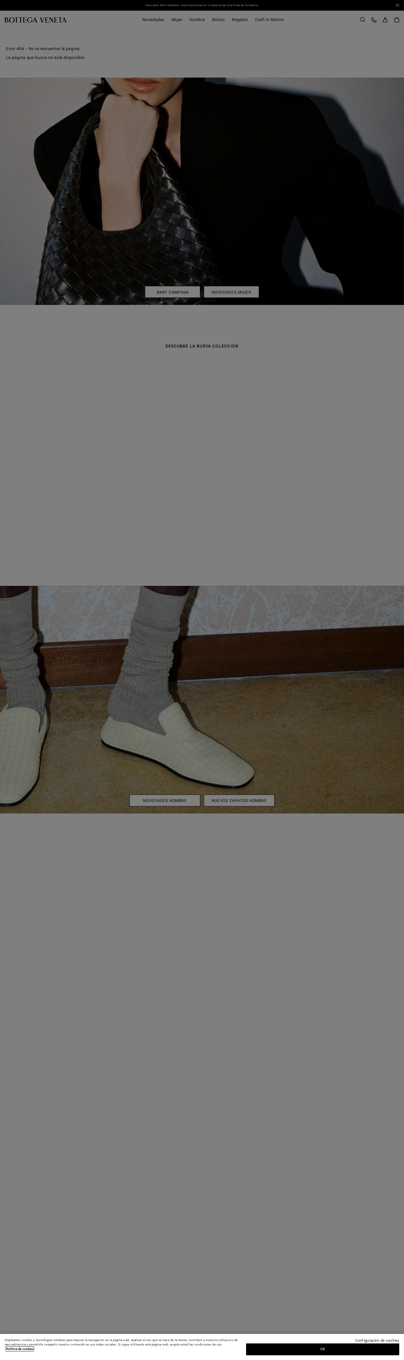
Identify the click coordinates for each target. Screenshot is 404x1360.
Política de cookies (19, 1349)
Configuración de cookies (377, 1341)
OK (322, 1349)
